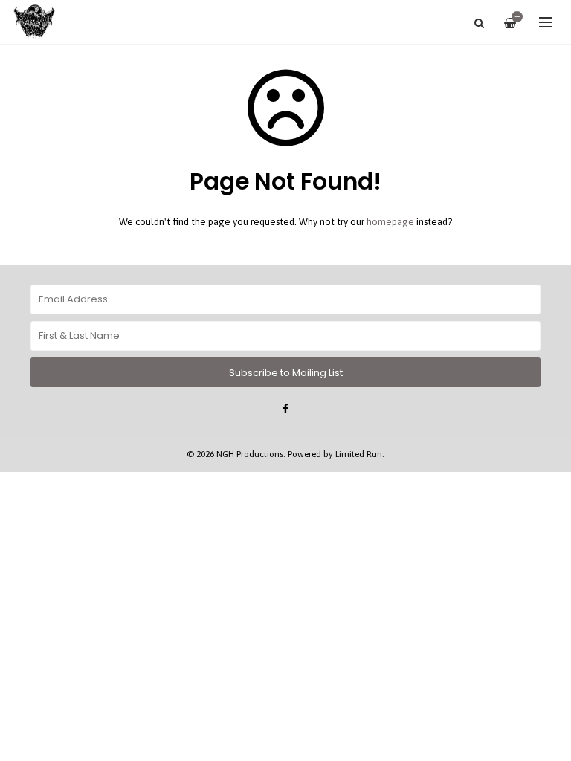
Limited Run (358, 454)
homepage (390, 221)
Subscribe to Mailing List (286, 373)
